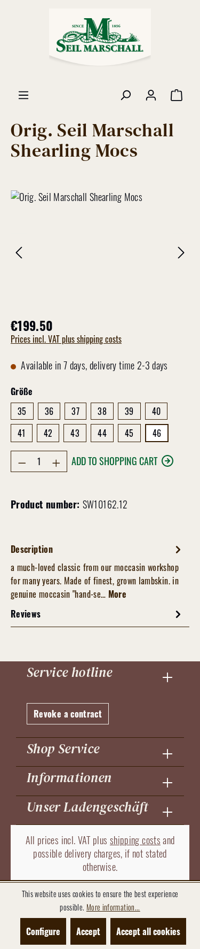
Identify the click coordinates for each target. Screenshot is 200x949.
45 (129, 433)
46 (157, 433)
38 (102, 411)
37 (75, 411)
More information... (113, 907)
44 (102, 433)
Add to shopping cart (114, 461)
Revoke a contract (68, 713)
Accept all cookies (148, 931)
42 (48, 433)
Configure (43, 931)
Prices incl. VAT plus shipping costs (66, 339)
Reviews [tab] (26, 613)
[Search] (125, 94)
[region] (100, 250)
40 (156, 411)
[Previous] (19, 250)
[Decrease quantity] (22, 461)
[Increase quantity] (56, 461)
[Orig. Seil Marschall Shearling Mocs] (100, 250)
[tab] (97, 571)
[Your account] (151, 94)
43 (74, 433)
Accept (88, 931)
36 (49, 411)
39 (129, 411)
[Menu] (23, 94)
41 (22, 433)
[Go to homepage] (100, 37)
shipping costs (135, 840)
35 (22, 411)
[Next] (181, 250)
